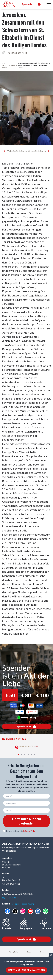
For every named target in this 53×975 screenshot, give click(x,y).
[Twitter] (15, 911)
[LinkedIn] (38, 911)
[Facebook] (7, 911)
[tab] (18, 754)
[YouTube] (30, 911)
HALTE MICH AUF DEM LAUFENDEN (26, 970)
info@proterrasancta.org (22, 904)
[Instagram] (22, 911)
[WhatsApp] (45, 911)
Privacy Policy (29, 831)
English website (9, 898)
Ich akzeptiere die (21, 831)
